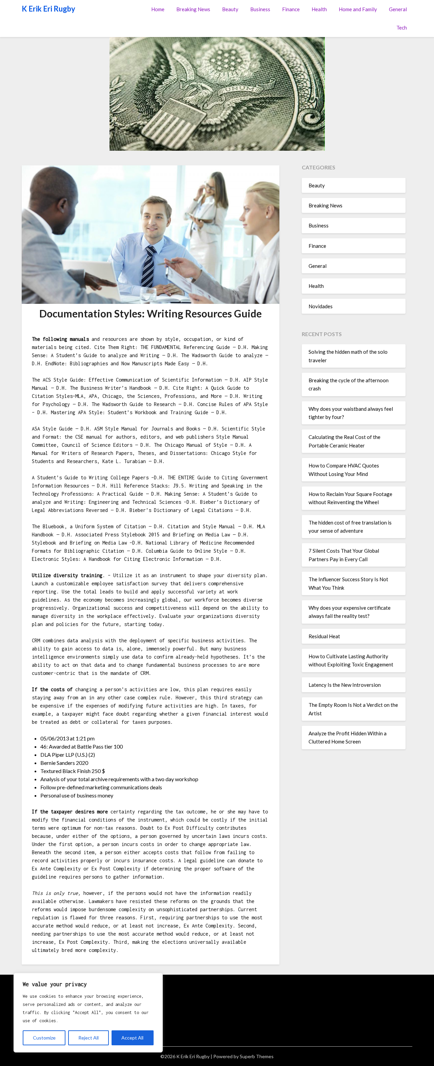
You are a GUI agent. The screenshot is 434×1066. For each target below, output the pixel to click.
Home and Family (358, 9)
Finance (291, 9)
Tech (401, 27)
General (398, 9)
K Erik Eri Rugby (48, 8)
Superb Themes (257, 1056)
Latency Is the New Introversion (345, 685)
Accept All (132, 1038)
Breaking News (193, 9)
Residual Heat (324, 636)
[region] (88, 1012)
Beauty (230, 9)
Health (319, 9)
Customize (44, 1038)
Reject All (88, 1038)
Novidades (321, 306)
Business (260, 9)
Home (157, 9)
